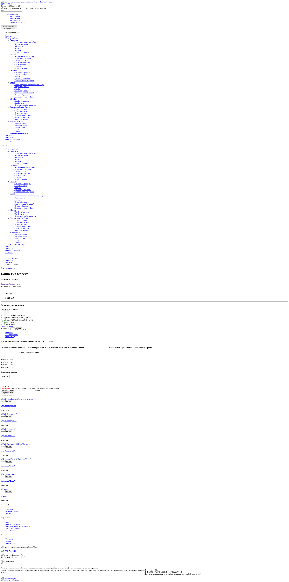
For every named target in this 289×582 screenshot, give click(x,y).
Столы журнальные (22, 62)
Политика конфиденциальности (17, 526)
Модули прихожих (21, 52)
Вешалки (17, 48)
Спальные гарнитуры (22, 72)
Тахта (16, 129)
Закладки (9, 513)
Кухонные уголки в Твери (24, 97)
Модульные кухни (21, 87)
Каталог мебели (11, 38)
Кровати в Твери (20, 75)
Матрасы (17, 77)
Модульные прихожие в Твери (26, 42)
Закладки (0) (15, 20)
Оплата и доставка (12, 139)
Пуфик (3, 496)
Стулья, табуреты (21, 95)
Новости (8, 135)
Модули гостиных (21, 68)
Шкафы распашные (21, 101)
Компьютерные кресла (19, 133)
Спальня (13, 70)
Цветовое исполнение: (9, 309)
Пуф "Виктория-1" (8, 421)
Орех (11, 322)
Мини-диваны (20, 127)
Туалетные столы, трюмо (24, 81)
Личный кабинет (12, 14)
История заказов (11, 511)
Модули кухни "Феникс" (24, 93)
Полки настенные (21, 119)
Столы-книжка (20, 64)
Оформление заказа (17, 22)
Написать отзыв (15, 284)
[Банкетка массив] (8, 268)
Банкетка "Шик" (8, 481)
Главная (8, 36)
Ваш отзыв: (5, 386)
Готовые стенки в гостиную (25, 56)
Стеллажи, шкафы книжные (25, 105)
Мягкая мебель (16, 121)
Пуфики (17, 50)
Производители (11, 543)
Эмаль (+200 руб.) (25, 318)
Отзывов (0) (10, 337)
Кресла (17, 131)
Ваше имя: (5, 376)
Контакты (9, 141)
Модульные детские (22, 111)
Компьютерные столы (22, 115)
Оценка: (4, 390)
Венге (12, 324)
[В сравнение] (26, 329)
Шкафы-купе (19, 103)
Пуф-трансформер (8, 406)
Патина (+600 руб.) (16, 315)
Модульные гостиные (22, 58)
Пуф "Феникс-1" (8, 436)
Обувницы (18, 46)
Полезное (9, 137)
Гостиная (13, 54)
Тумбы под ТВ (20, 60)
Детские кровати (20, 113)
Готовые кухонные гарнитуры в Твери (29, 85)
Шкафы (13, 99)
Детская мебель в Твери (20, 107)
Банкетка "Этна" (8, 466)
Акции (8, 541)
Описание (9, 333)
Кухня (12, 83)
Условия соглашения (13, 528)
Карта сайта (10, 530)
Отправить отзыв (7, 393)
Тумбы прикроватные (22, 79)
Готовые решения (21, 44)
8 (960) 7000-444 (7, 4)
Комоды (17, 66)
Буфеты (17, 89)
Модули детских (20, 109)
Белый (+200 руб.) (25, 320)
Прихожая (14, 40)
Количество (5, 329)
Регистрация (15, 16)
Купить (18, 329)
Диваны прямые (20, 123)
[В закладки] (23, 329)
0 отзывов (5, 284)
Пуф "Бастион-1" (8, 451)
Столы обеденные (21, 91)
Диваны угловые (20, 125)
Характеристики (11, 335)
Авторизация (15, 18)
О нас (7, 522)
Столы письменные (22, 117)
